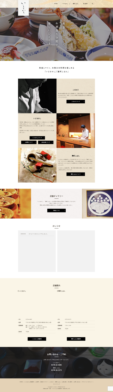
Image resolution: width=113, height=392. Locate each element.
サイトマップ (56, 384)
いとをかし (65, 3)
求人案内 (85, 3)
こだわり (51, 381)
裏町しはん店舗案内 (76, 338)
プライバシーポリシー (87, 381)
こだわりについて (75, 101)
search (93, 3)
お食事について (29, 142)
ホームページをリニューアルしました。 (38, 233)
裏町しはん (75, 3)
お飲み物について (45, 142)
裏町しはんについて (76, 174)
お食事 (37, 381)
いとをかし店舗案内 (37, 338)
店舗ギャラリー (44, 381)
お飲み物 (64, 381)
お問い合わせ (77, 381)
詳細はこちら (56, 210)
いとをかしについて (37, 137)
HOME (56, 3)
